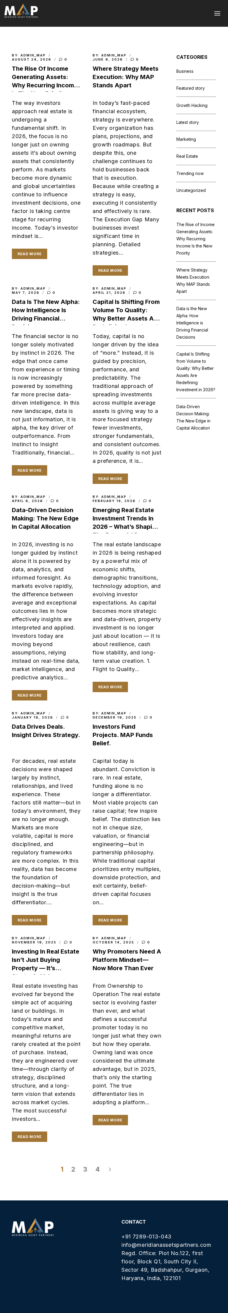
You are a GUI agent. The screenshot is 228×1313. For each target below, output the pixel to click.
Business (185, 71)
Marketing (186, 139)
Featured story (190, 88)
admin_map (33, 55)
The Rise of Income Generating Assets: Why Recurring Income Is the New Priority (195, 238)
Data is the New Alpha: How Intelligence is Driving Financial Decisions (192, 323)
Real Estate (187, 156)
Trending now (190, 173)
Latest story (187, 122)
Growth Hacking (192, 105)
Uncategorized (191, 190)
